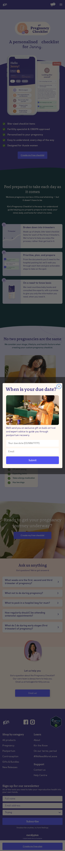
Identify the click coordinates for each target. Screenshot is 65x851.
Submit (33, 460)
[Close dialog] (59, 386)
